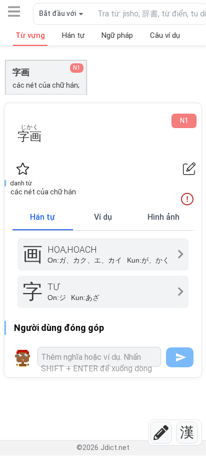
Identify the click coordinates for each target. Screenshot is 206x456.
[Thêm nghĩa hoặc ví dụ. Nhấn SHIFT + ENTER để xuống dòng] (99, 357)
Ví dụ (103, 217)
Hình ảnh (164, 217)
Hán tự (42, 217)
